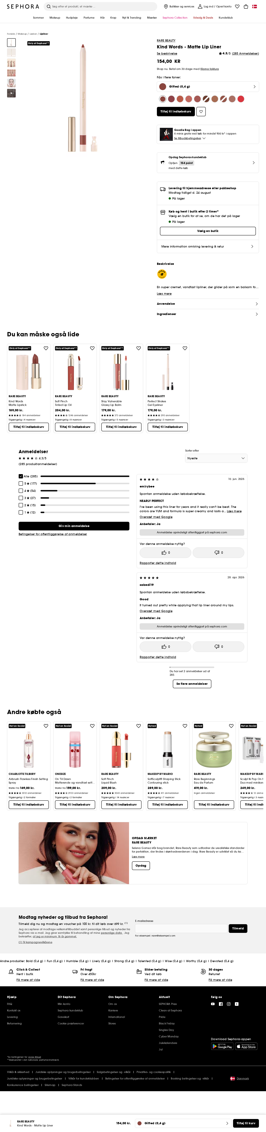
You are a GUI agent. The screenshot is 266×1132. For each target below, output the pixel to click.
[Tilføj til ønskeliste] (46, 348)
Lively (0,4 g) (101, 961)
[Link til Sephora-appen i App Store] (246, 1046)
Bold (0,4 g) (34, 961)
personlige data (112, 932)
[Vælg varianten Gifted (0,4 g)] (162, 99)
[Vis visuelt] (11, 42)
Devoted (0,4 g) (221, 961)
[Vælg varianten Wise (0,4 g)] (223, 99)
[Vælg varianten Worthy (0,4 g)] (232, 99)
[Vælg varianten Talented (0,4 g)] (214, 99)
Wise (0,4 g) (173, 961)
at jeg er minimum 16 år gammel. (55, 936)
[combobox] (216, 458)
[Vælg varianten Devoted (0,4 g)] (240, 99)
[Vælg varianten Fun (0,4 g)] (180, 99)
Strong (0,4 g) (124, 961)
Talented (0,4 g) (149, 961)
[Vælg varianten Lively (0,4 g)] (197, 99)
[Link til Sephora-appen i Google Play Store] (222, 1046)
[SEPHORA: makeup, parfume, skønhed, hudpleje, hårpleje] (23, 6)
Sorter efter (192, 450)
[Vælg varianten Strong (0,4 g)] (206, 99)
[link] (74, 526)
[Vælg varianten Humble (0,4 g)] (188, 99)
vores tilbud (34, 1057)
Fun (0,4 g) (55, 961)
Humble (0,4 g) (77, 961)
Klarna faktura (209, 69)
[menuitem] (179, 6)
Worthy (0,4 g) (196, 961)
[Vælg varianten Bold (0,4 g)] (171, 99)
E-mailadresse (144, 921)
